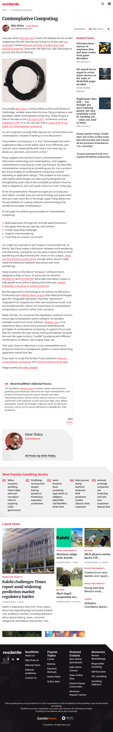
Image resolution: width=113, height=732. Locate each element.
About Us (30, 655)
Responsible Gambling (98, 665)
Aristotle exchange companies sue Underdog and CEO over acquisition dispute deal (103, 493)
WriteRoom (8, 279)
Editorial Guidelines (30, 671)
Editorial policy (27, 388)
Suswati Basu (9, 602)
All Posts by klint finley (40, 455)
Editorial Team (32, 664)
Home (4, 10)
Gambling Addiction (97, 683)
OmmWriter (26, 279)
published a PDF (11, 122)
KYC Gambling (99, 676)
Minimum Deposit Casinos (77, 693)
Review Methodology (98, 657)
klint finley (34, 434)
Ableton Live (51, 322)
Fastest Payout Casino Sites (77, 685)
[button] (102, 3)
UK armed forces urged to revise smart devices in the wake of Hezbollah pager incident (86, 77)
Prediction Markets (12, 577)
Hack (69, 422)
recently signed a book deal (52, 361)
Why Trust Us (32, 660)
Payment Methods (52, 670)
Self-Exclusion (99, 671)
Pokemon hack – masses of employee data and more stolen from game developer (87, 51)
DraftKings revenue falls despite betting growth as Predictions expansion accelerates (38, 492)
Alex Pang (21, 108)
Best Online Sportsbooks (75, 660)
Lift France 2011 (36, 119)
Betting (88, 550)
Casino (88, 599)
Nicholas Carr (27, 38)
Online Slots (53, 681)
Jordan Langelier (29, 367)
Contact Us (31, 677)
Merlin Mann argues (33, 295)
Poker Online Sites (76, 677)
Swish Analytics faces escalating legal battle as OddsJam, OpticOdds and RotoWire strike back (60, 493)
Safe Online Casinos (75, 669)
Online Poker (54, 676)
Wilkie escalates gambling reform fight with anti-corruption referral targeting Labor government (14, 495)
